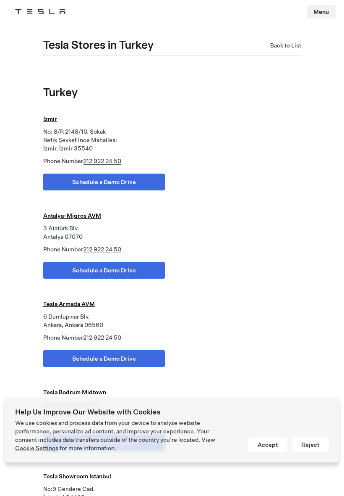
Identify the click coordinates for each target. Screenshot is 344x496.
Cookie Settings (36, 448)
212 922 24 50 (102, 161)
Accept (268, 444)
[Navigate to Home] (40, 12)
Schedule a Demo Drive (104, 182)
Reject (310, 444)
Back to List (285, 45)
